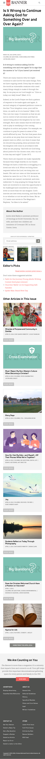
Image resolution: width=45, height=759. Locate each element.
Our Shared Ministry (21, 334)
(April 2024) (16, 55)
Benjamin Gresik (30, 418)
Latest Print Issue (28, 724)
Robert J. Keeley (26, 632)
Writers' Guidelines (28, 709)
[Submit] (38, 241)
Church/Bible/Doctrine (26, 57)
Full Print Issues (28, 728)
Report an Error (8, 740)
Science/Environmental (28, 590)
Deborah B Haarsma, (12, 593)
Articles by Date (27, 731)
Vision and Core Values (30, 703)
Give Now (22, 679)
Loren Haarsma (24, 593)
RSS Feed (25, 737)
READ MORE (8, 340)
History (24, 697)
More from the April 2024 (22, 645)
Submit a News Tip (9, 728)
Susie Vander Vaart (11, 504)
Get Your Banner (8, 724)
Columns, (6, 57)
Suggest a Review (9, 734)
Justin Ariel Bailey (9, 59)
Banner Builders (27, 734)
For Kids (29, 502)
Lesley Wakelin (34, 334)
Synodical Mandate (28, 700)
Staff (24, 706)
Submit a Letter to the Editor (12, 744)
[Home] (19, 2)
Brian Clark (33, 546)
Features (17, 632)
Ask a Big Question (9, 731)
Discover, (24, 502)
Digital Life (33, 460)
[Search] (39, 2)
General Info (26, 690)
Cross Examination (27, 376)
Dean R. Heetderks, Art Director (15, 462)
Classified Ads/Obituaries (11, 693)
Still (22, 418)
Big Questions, (14, 57)
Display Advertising (9, 690)
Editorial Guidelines (29, 693)
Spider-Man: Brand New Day (16, 291)
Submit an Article (9, 737)
